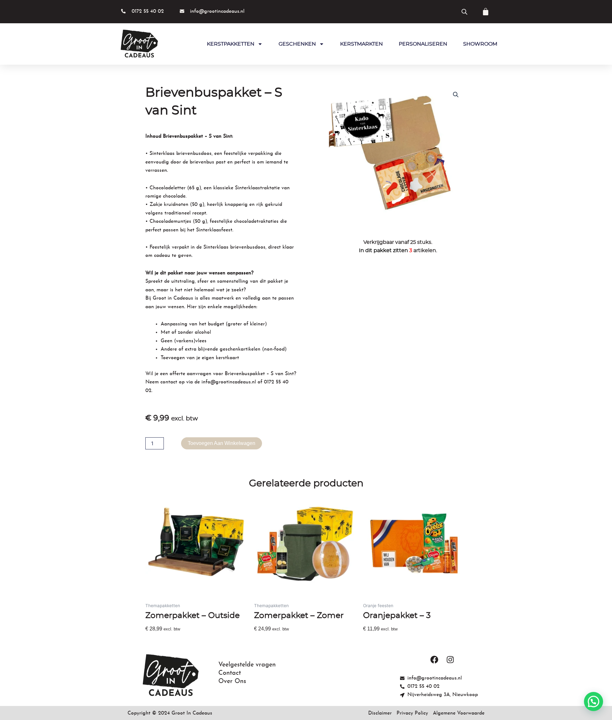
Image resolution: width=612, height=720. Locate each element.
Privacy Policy (412, 713)
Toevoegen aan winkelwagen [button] (179, 640)
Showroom (480, 44)
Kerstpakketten (230, 44)
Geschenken (297, 44)
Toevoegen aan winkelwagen (221, 443)
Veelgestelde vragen (247, 665)
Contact (229, 673)
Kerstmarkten (361, 44)
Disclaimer (380, 713)
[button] (456, 94)
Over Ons (232, 681)
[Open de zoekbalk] (464, 11)
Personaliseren (423, 44)
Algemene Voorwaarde (458, 713)
